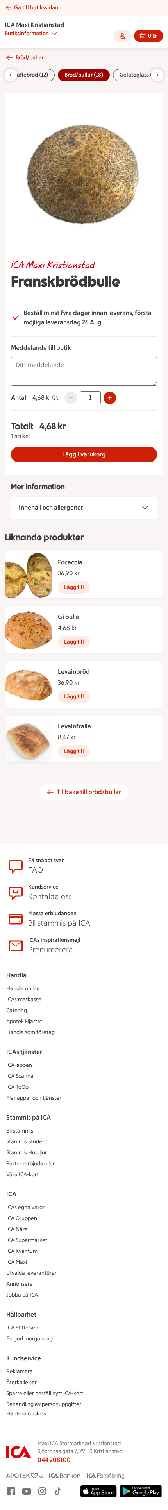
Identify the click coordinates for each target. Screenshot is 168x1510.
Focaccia (70, 562)
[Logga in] (122, 36)
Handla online (23, 988)
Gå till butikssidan (36, 7)
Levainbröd (74, 671)
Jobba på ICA (22, 1295)
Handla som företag (30, 1032)
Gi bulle (68, 617)
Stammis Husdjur (26, 1152)
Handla (16, 975)
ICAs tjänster (24, 1052)
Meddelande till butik (41, 347)
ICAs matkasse (23, 999)
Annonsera (19, 1284)
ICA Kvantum (22, 1251)
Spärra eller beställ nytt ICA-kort (44, 1393)
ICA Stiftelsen (22, 1327)
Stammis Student (26, 1141)
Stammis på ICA (28, 1117)
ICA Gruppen (21, 1218)
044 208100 (54, 1459)
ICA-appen (19, 1065)
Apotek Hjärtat (24, 1021)
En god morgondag (29, 1338)
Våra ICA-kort (22, 1174)
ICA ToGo (17, 1087)
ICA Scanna (20, 1076)
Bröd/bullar (30, 57)
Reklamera (19, 1371)
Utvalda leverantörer (31, 1273)
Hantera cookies (26, 1413)
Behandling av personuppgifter (43, 1404)
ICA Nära (17, 1229)
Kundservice (23, 1358)
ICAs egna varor (25, 1207)
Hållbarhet (21, 1314)
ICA (11, 1194)
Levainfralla (74, 726)
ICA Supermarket (26, 1240)
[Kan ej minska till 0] (70, 398)
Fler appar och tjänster (33, 1098)
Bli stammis (19, 1130)
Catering (16, 1010)
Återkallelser (21, 1382)
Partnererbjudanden (31, 1163)
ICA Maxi (16, 1262)
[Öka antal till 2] (110, 398)
